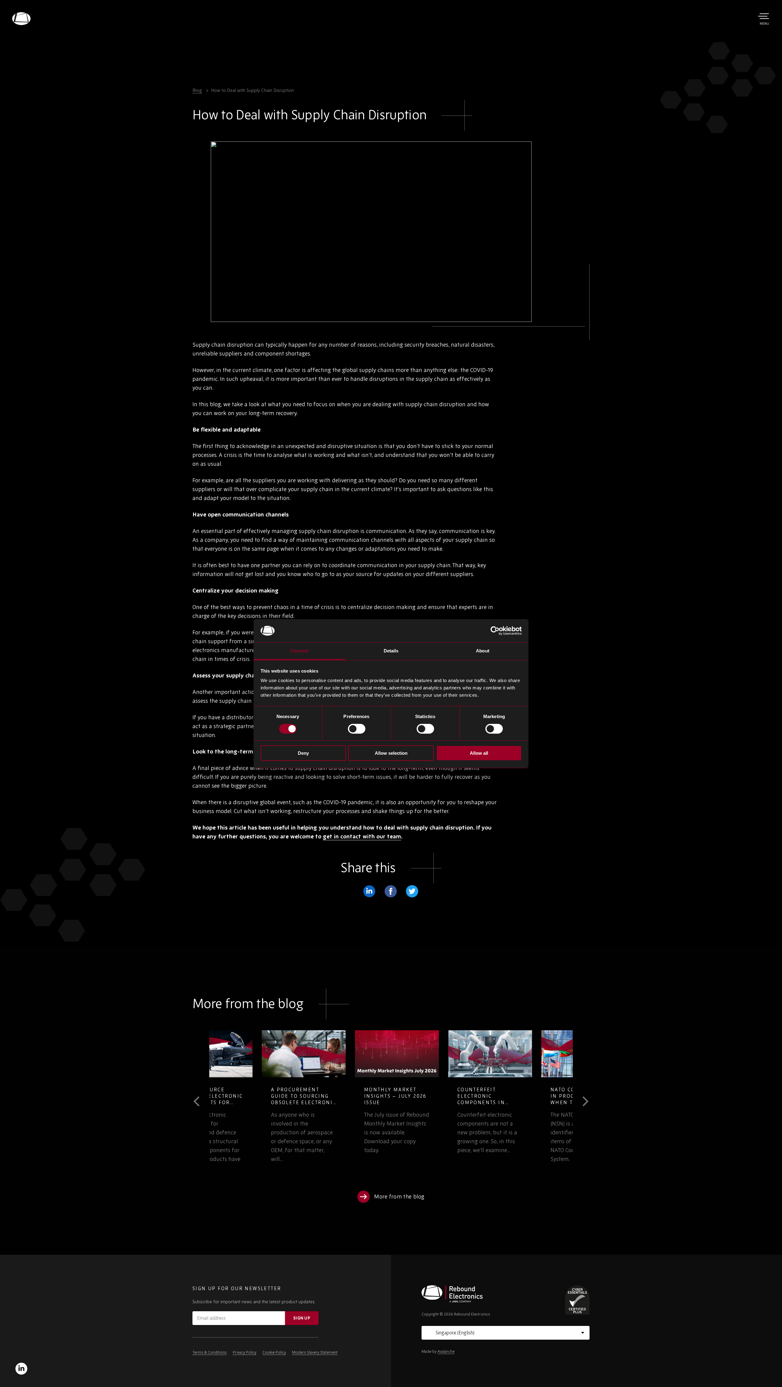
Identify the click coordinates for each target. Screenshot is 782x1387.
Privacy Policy (244, 1352)
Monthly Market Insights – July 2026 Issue (343, 1095)
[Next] (581, 1101)
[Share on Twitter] (412, 891)
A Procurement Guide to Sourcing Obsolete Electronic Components (251, 1099)
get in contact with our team (362, 836)
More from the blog (399, 1196)
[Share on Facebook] (391, 891)
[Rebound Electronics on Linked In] (21, 1369)
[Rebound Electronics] (21, 18)
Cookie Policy (274, 1352)
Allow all (479, 753)
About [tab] (482, 650)
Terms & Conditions (209, 1352)
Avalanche (446, 1351)
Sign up (301, 1318)
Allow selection (391, 753)
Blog (197, 90)
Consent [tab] (299, 650)
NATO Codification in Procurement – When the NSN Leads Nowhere (530, 1099)
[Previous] (200, 1101)
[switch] (356, 729)
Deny (303, 753)
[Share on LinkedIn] (369, 891)
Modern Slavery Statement (315, 1352)
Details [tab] (391, 650)
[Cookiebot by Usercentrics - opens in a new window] (495, 630)
